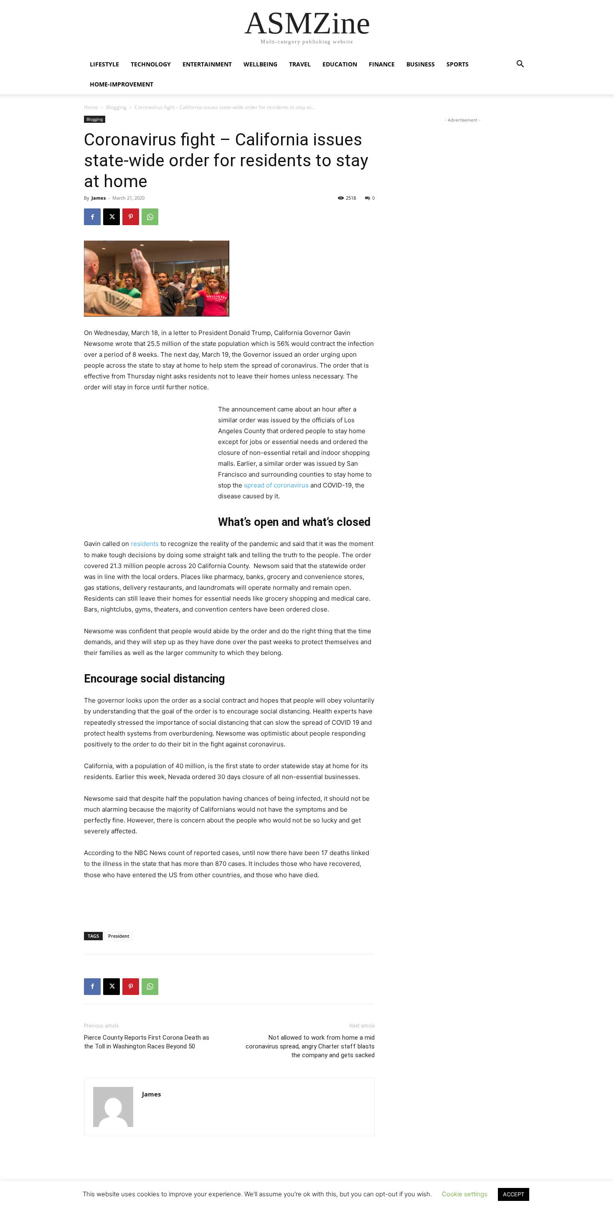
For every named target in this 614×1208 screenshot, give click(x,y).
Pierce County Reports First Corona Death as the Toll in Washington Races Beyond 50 (146, 1042)
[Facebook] (92, 216)
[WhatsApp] (150, 216)
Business (420, 64)
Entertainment (207, 64)
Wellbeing (260, 64)
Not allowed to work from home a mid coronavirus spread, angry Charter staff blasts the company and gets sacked (310, 1046)
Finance (382, 64)
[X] (111, 216)
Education (339, 64)
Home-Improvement (121, 84)
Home (91, 107)
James (98, 198)
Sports (458, 64)
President (118, 936)
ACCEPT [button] (513, 1194)
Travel (300, 64)
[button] (520, 65)
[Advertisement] (146, 460)
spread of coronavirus (276, 485)
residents (145, 544)
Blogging (116, 107)
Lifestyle (104, 64)
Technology (151, 64)
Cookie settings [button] (464, 1194)
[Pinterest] (130, 216)
